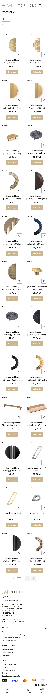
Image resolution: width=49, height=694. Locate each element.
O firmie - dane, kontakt (10, 664)
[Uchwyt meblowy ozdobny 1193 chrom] (36, 136)
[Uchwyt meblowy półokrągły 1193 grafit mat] (12, 317)
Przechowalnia (6, 655)
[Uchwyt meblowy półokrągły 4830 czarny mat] (36, 226)
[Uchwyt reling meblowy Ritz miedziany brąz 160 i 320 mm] (12, 408)
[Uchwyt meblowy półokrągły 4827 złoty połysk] (12, 226)
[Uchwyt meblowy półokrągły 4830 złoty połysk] (12, 181)
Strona (15, 579)
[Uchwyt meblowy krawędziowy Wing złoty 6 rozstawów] (36, 408)
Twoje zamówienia (8, 652)
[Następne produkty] (27, 578)
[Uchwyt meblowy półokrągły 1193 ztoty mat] (12, 45)
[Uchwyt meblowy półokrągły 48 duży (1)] (12, 90)
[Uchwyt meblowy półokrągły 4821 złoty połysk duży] (36, 544)
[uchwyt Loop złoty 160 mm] (12, 498)
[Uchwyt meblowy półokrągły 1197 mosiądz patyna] (12, 272)
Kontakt (4, 673)
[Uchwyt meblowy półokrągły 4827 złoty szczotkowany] (12, 136)
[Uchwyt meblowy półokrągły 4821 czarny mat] (12, 362)
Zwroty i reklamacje (8, 632)
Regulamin (5, 667)
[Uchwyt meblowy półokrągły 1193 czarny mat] (36, 317)
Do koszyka (12, 72)
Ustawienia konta (7, 649)
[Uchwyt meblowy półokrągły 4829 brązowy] (36, 181)
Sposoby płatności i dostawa (11, 638)
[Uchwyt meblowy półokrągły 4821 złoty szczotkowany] (36, 362)
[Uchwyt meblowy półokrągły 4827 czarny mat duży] (12, 453)
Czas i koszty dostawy (9, 640)
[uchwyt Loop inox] (36, 498)
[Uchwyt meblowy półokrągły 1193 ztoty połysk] (36, 45)
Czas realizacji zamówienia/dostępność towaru (17, 635)
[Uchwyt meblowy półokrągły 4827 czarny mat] (12, 544)
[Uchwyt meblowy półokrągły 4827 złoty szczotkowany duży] (36, 90)
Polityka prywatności (8, 670)
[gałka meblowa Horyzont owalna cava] (36, 272)
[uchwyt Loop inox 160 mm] (36, 453)
